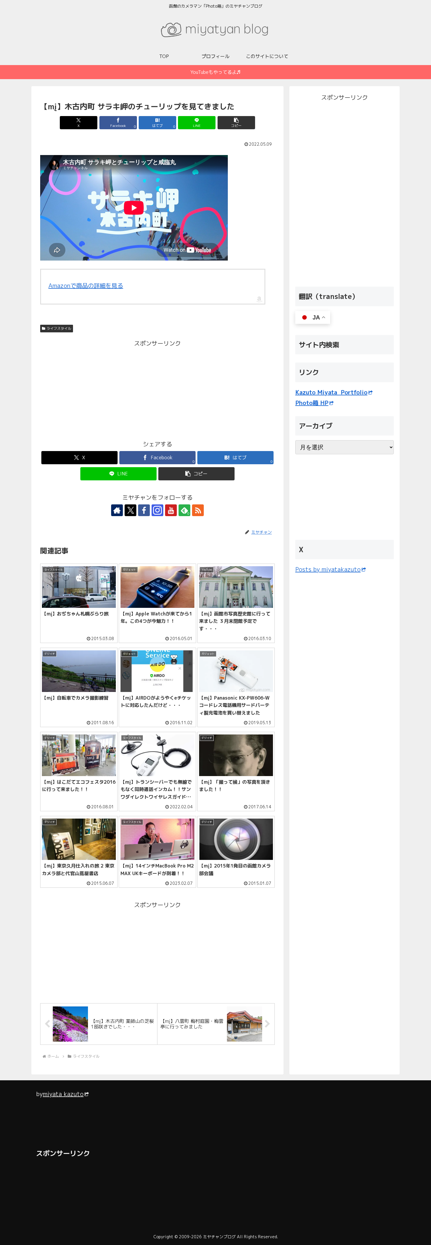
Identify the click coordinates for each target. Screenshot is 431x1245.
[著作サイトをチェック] (117, 510)
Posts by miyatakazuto (328, 569)
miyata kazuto (63, 1094)
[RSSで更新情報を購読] (198, 510)
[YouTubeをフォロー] (171, 510)
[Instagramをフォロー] (157, 510)
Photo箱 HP (311, 403)
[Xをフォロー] (130, 510)
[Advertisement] (99, 389)
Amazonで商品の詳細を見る (85, 285)
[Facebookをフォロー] (144, 510)
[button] (236, 122)
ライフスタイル (59, 328)
